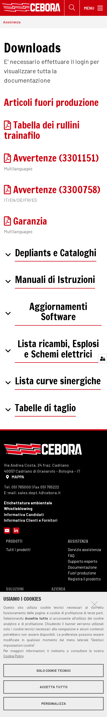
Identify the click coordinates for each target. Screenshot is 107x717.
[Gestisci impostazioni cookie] (102, 358)
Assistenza (12, 22)
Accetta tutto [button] (53, 687)
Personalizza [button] (53, 703)
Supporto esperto (82, 561)
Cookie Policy (13, 656)
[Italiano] (31, 8)
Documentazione (82, 567)
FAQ (71, 555)
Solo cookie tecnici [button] (53, 670)
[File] (8, 125)
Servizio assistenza (84, 549)
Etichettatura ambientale (28, 502)
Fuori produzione (82, 573)
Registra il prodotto (84, 579)
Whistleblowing (18, 508)
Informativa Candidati (24, 514)
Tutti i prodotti (18, 549)
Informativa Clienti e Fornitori (30, 520)
